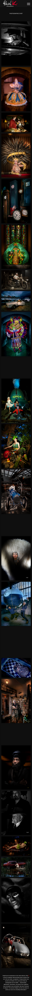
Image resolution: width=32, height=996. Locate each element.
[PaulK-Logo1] (13, 3)
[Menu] (27, 3)
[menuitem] (27, 3)
